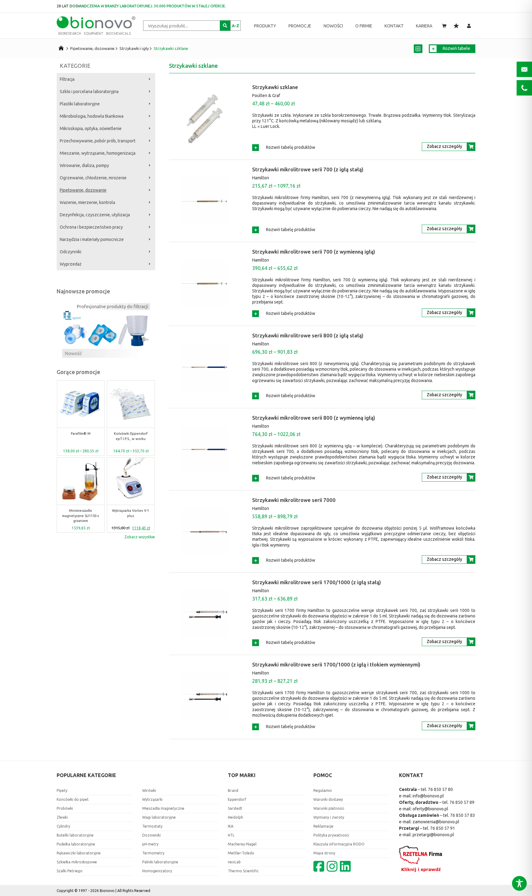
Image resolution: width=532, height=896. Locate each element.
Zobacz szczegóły (444, 146)
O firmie (363, 25)
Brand (233, 790)
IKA (230, 826)
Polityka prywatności (331, 835)
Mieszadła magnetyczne (163, 808)
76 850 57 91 (442, 828)
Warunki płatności (328, 808)
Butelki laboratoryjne (75, 835)
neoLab (234, 862)
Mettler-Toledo (241, 853)
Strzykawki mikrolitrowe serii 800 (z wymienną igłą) (313, 418)
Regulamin (322, 790)
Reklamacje (323, 826)
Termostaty (152, 826)
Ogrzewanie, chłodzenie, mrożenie (93, 177)
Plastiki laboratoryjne (80, 103)
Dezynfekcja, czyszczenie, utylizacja (95, 214)
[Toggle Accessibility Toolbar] (519, 883)
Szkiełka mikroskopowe (77, 862)
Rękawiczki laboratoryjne (79, 853)
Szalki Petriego (70, 871)
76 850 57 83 (462, 815)
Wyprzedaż (71, 264)
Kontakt (394, 25)
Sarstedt (235, 808)
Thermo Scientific (243, 871)
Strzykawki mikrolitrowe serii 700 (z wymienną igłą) (313, 252)
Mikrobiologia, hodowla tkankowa (91, 116)
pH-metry (150, 844)
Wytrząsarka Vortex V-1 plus (130, 513)
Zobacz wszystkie (139, 537)
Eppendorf (237, 799)
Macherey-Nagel (242, 844)
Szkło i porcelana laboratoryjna (89, 91)
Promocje (299, 25)
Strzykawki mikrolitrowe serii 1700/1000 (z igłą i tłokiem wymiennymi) (336, 664)
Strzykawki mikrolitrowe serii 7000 (294, 500)
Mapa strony (324, 853)
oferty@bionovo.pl (430, 808)
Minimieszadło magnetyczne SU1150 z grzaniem (80, 516)
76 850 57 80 (440, 789)
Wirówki (149, 790)
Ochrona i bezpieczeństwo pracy (91, 227)
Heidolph (235, 817)
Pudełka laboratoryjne (76, 844)
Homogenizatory (157, 871)
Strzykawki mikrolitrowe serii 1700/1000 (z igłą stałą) (316, 582)
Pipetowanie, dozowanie (92, 48)
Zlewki (62, 817)
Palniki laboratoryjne (160, 862)
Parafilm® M (81, 433)
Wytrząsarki (152, 799)
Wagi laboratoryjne (159, 817)
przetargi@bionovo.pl (433, 834)
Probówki (65, 808)
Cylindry (63, 826)
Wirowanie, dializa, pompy (84, 165)
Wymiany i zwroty (328, 817)
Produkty (265, 25)
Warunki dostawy (328, 799)
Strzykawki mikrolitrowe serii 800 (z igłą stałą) (307, 335)
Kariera (424, 25)
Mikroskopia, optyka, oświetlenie (91, 128)
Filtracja (67, 79)
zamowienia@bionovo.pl (436, 821)
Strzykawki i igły (134, 48)
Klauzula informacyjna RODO (339, 844)
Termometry (153, 853)
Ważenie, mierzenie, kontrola (87, 202)
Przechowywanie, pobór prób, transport (97, 140)
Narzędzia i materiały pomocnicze (92, 239)
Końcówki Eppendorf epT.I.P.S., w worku (130, 436)
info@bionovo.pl (428, 795)
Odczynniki (70, 251)
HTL (231, 835)
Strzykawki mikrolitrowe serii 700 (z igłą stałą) (307, 169)
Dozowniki (151, 835)
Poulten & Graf (266, 95)
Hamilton (260, 177)
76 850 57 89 (461, 802)
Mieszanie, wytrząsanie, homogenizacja (97, 153)
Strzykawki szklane (171, 48)
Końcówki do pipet (73, 799)
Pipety (62, 790)
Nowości (333, 25)
